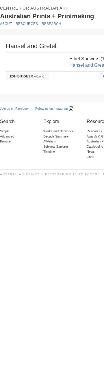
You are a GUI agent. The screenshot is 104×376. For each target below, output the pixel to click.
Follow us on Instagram (52, 108)
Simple (4, 131)
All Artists (49, 141)
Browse (5, 141)
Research (51, 24)
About (6, 24)
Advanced (7, 136)
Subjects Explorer (55, 146)
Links (90, 156)
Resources (27, 24)
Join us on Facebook (14, 108)
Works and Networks (58, 131)
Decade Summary (56, 136)
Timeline (49, 151)
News (91, 151)
